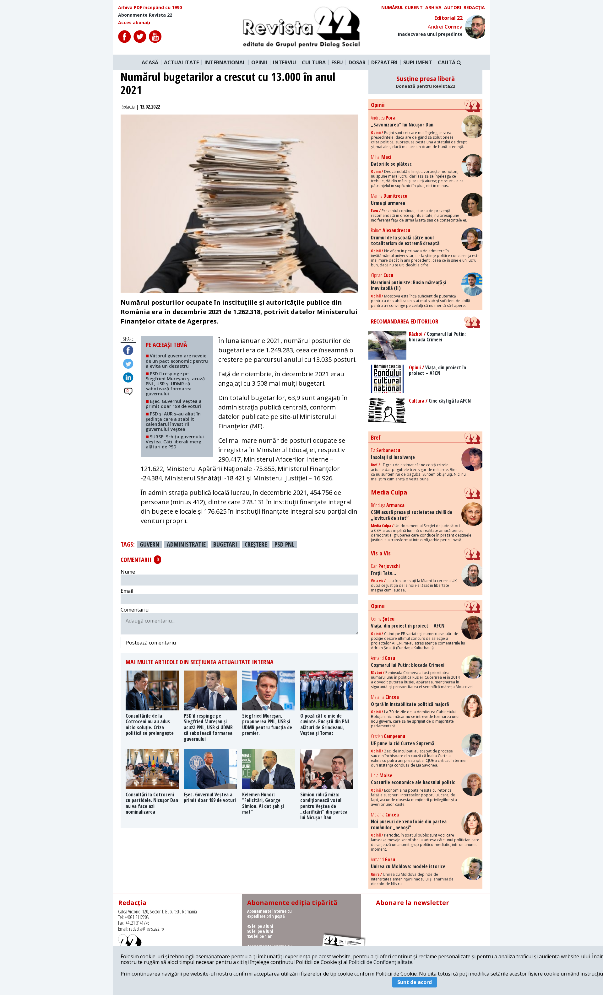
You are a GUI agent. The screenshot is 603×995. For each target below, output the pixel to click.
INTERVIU (284, 62)
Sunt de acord (414, 982)
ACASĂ (150, 62)
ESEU (337, 62)
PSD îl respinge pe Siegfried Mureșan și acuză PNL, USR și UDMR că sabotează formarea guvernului (175, 384)
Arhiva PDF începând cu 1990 (150, 7)
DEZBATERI (384, 62)
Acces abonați (134, 22)
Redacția (474, 7)
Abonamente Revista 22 (145, 15)
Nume (128, 571)
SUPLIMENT (417, 62)
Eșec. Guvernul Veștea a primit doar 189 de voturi (174, 403)
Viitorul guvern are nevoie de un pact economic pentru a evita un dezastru (177, 361)
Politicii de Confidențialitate (380, 962)
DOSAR (357, 62)
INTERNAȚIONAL (225, 62)
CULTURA (314, 62)
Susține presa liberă (425, 82)
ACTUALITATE (181, 62)
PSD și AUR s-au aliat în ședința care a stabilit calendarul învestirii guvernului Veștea (173, 421)
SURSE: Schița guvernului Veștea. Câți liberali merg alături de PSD (175, 442)
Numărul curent (402, 7)
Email (127, 590)
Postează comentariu (151, 642)
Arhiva (433, 7)
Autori (452, 7)
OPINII (259, 62)
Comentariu (135, 609)
